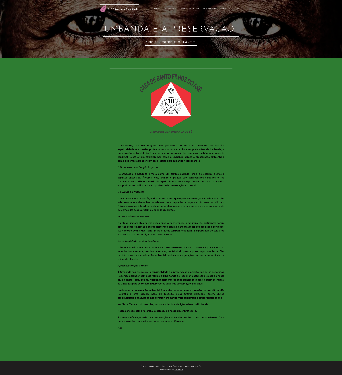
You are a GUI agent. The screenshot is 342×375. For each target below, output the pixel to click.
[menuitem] (158, 8)
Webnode (178, 369)
